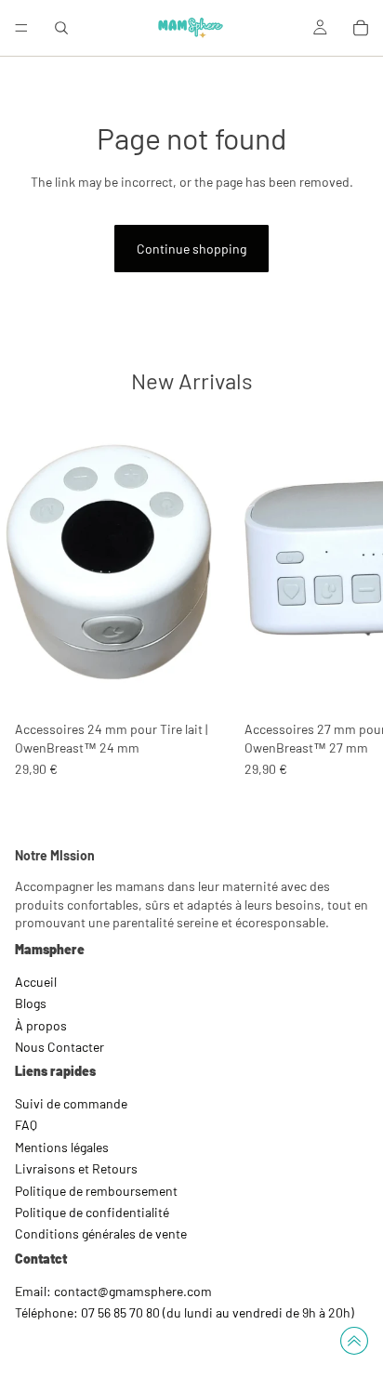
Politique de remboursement (96, 1191)
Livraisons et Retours (76, 1169)
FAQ (26, 1126)
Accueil (36, 982)
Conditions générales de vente (101, 1234)
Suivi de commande (71, 1103)
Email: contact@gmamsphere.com (113, 1291)
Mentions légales (62, 1147)
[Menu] (21, 28)
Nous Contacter (59, 1047)
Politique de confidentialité (92, 1212)
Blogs (30, 1003)
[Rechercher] (61, 27)
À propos (41, 1025)
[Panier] (360, 27)
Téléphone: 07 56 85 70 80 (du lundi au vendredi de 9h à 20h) (184, 1312)
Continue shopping (191, 248)
